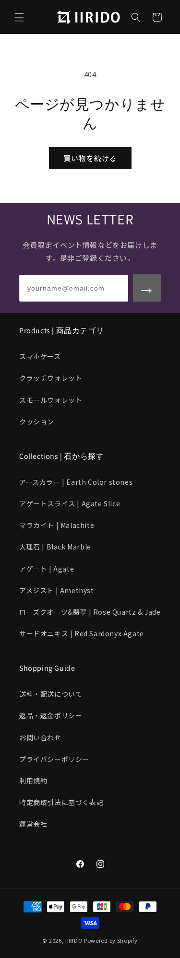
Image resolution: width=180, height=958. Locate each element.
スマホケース (40, 356)
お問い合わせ (40, 737)
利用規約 (33, 780)
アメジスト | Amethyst (56, 590)
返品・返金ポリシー (50, 715)
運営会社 (33, 824)
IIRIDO (74, 940)
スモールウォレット (50, 400)
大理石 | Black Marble (55, 546)
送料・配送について (50, 694)
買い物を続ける (90, 158)
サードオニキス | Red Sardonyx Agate (81, 633)
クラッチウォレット (50, 378)
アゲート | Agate (46, 568)
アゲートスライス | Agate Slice (69, 503)
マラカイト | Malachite (56, 525)
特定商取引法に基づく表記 (61, 802)
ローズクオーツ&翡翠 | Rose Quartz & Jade (90, 612)
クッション (36, 421)
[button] (19, 17)
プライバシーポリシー (54, 759)
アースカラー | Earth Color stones (75, 482)
